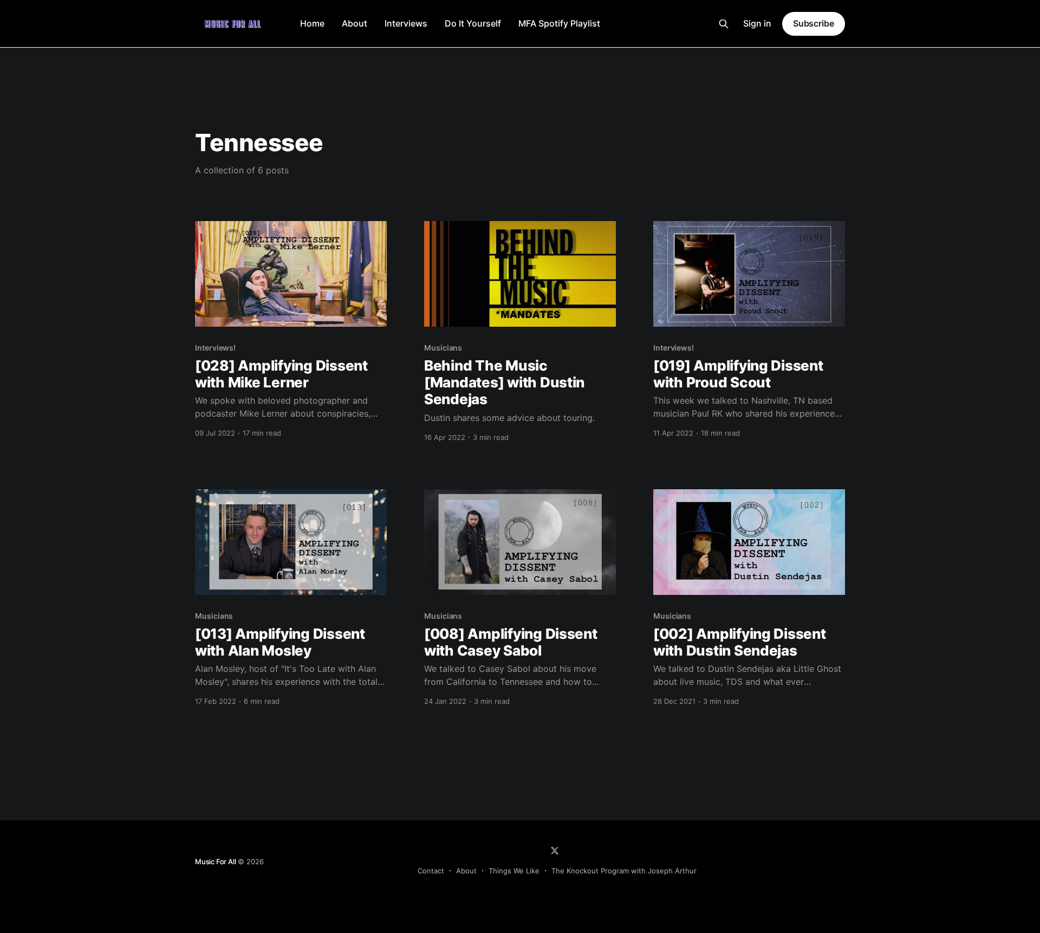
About (354, 23)
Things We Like (514, 870)
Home (312, 23)
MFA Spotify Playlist (559, 23)
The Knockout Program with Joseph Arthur (624, 870)
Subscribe (813, 23)
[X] (554, 850)
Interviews (406, 23)
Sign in (757, 23)
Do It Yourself (473, 23)
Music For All (215, 861)
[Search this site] (723, 24)
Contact (431, 870)
